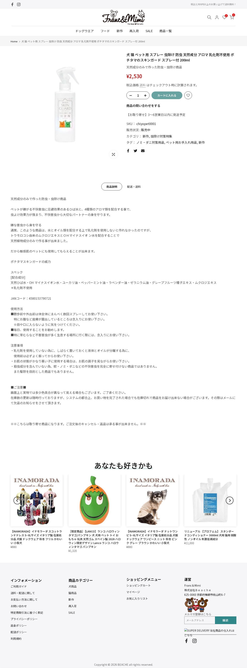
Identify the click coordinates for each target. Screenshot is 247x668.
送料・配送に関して (23, 593)
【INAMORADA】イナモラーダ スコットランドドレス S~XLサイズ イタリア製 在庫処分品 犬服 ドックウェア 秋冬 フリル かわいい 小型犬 (36, 537)
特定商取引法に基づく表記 (27, 612)
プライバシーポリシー (24, 619)
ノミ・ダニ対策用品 (150, 142)
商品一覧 (165, 30)
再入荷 (134, 30)
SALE (149, 30)
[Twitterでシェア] (135, 151)
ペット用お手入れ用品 (181, 142)
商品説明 (111, 187)
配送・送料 (134, 187)
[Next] (229, 500)
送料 (143, 85)
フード (105, 30)
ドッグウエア (84, 30)
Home (14, 41)
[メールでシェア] (143, 151)
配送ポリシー (19, 632)
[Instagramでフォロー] (18, 4)
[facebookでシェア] (128, 151)
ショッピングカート (138, 585)
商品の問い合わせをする (143, 105)
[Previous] (17, 500)
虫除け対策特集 (161, 136)
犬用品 (73, 586)
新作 (120, 30)
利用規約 (16, 638)
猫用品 (73, 593)
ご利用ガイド (19, 586)
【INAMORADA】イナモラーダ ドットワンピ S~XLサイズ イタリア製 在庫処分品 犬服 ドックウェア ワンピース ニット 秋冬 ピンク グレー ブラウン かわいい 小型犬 (152, 537)
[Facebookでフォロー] (12, 4)
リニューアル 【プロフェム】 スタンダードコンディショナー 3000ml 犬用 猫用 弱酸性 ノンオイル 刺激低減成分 (210, 535)
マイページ (133, 592)
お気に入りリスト (137, 598)
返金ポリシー (19, 625)
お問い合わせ (19, 606)
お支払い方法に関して (24, 599)
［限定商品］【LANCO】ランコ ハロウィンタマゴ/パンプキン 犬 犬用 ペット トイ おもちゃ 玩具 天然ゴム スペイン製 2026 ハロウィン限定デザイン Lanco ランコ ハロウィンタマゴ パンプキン (95, 539)
